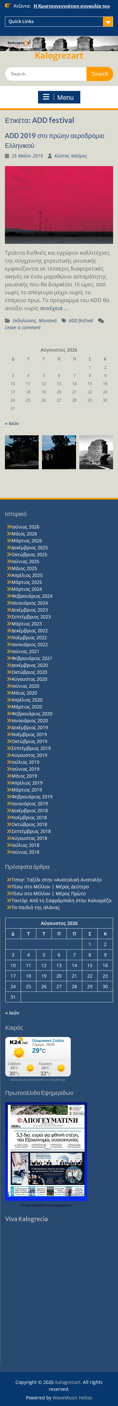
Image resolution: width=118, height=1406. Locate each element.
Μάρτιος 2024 (26, 589)
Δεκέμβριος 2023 (29, 610)
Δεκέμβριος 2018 (29, 810)
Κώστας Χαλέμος (70, 156)
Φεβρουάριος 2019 (31, 796)
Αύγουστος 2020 (29, 679)
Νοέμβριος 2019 (29, 734)
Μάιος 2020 (24, 693)
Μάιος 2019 (24, 776)
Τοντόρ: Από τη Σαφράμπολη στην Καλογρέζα (61, 900)
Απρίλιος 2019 (27, 783)
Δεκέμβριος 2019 (29, 727)
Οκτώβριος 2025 (29, 554)
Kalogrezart (59, 55)
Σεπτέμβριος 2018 (31, 831)
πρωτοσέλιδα (36, 1205)
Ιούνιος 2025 (25, 561)
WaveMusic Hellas (72, 1397)
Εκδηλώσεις (24, 320)
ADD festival (81, 320)
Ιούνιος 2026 (25, 527)
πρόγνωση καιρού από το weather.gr (38, 1079)
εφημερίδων (63, 1205)
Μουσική (48, 320)
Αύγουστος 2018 (29, 838)
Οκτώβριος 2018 (29, 824)
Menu (65, 97)
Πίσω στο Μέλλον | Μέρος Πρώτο (48, 893)
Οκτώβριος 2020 (29, 672)
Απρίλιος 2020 (27, 700)
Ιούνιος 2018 (25, 852)
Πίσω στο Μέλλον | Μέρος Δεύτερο (50, 886)
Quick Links (21, 21)
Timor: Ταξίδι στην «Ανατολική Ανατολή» (56, 879)
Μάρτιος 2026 (26, 540)
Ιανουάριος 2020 (29, 720)
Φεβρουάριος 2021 (31, 658)
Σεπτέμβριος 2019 (31, 748)
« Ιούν (12, 423)
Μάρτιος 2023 (26, 623)
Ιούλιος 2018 (25, 845)
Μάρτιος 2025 (26, 582)
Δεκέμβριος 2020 (29, 665)
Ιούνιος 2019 (25, 769)
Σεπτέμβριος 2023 (31, 617)
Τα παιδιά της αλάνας (35, 907)
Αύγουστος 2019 (29, 755)
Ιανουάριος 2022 (29, 644)
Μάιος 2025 (24, 568)
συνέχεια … (54, 308)
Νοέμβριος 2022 (29, 637)
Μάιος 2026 (24, 534)
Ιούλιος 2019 (25, 762)
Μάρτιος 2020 (26, 706)
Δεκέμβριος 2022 (29, 630)
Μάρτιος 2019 (26, 790)
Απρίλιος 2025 (27, 575)
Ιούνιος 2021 (25, 651)
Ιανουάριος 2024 (29, 603)
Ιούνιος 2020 (25, 686)
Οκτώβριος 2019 (29, 741)
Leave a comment (23, 327)
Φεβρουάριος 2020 (31, 713)
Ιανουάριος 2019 (29, 803)
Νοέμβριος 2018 (29, 817)
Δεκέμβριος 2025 (29, 547)
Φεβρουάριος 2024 (31, 596)
